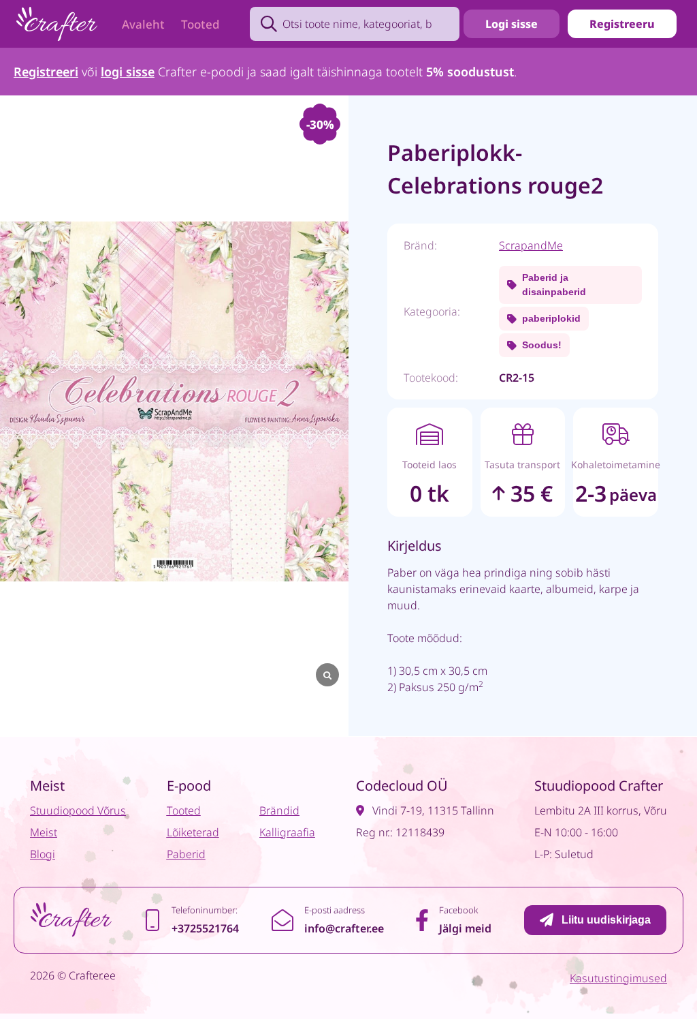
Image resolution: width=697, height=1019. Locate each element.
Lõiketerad (193, 832)
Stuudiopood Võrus (78, 810)
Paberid (186, 854)
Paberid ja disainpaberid (554, 284)
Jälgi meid (465, 928)
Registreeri (46, 71)
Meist (43, 832)
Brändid (279, 810)
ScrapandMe (531, 245)
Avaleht (143, 24)
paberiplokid (551, 318)
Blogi (42, 854)
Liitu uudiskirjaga (606, 920)
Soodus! (542, 344)
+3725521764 (205, 928)
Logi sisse (511, 23)
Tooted (200, 24)
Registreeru (622, 23)
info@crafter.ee (344, 928)
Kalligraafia (287, 832)
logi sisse (128, 71)
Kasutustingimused (618, 978)
